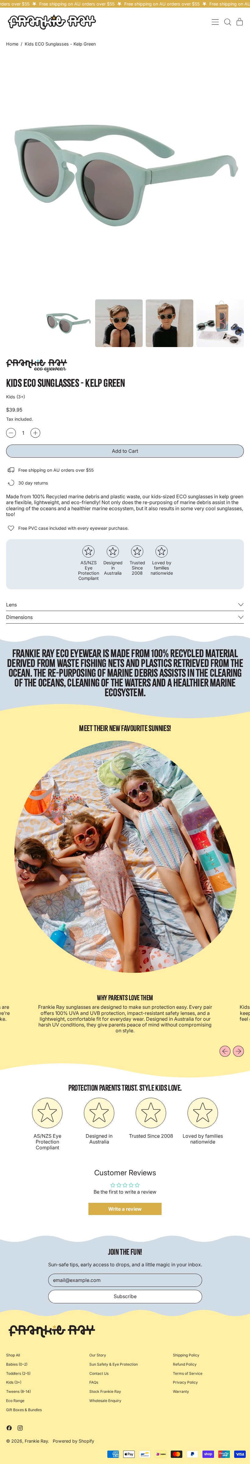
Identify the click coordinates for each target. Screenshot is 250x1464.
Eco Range (15, 1400)
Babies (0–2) (16, 1364)
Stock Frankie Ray (105, 1391)
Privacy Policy (185, 1382)
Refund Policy (185, 1364)
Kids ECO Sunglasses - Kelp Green (60, 43)
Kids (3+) (13, 1382)
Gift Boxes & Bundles (24, 1409)
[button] (227, 22)
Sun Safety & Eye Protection (113, 1364)
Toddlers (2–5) (18, 1373)
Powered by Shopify (73, 1441)
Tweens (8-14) (18, 1391)
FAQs (93, 1382)
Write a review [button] (125, 1209)
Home (12, 43)
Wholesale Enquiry (105, 1400)
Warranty (181, 1391)
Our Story (97, 1355)
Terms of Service (187, 1373)
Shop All (13, 1355)
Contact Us (99, 1373)
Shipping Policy (186, 1355)
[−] (11, 433)
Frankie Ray (36, 1441)
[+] (35, 433)
